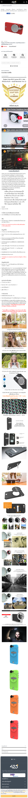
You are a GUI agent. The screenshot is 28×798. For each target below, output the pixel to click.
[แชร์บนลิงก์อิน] (15, 66)
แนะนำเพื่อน (13, 13)
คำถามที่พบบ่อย (5, 751)
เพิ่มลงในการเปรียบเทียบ (16, 63)
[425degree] (14, 2)
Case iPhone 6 (20, 9)
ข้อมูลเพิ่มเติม (4, 746)
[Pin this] (17, 66)
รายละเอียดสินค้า (5, 76)
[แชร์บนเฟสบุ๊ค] (11, 66)
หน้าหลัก (2, 9)
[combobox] (14, 6)
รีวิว (2, 748)
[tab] (14, 76)
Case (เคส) (8, 9)
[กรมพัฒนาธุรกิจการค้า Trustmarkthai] (14, 777)
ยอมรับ (14, 796)
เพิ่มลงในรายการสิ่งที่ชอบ (6, 63)
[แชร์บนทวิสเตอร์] (13, 66)
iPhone (13, 9)
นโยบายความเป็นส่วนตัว (9, 792)
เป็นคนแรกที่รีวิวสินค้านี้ (12, 46)
